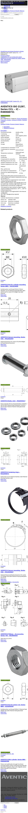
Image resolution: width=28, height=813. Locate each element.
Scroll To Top (3, 809)
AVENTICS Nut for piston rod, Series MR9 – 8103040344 (13, 705)
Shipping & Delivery (9, 128)
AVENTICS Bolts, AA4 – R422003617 (13, 401)
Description (7, 126)
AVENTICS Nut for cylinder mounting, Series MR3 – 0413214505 (13, 285)
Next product (4, 62)
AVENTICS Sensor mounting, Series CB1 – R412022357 (13, 338)
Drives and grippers (9, 51)
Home (2, 51)
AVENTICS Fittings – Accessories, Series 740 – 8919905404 (12, 634)
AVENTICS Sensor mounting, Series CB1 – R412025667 (13, 571)
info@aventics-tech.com (11, 798)
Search (16, 802)
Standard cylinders (19, 51)
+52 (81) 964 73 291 (10, 797)
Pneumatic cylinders (6, 120)
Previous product (5, 55)
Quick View (4, 296)
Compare (3, 117)
